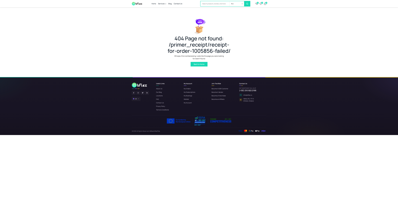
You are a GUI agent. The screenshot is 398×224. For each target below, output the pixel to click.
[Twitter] (142, 93)
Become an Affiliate (218, 99)
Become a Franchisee (219, 96)
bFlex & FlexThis (155, 131)
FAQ (157, 99)
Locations (159, 96)
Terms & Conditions (162, 110)
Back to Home (199, 64)
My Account (188, 103)
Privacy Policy (160, 106)
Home (154, 3)
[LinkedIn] (147, 93)
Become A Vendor (217, 92)
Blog (170, 3)
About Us (159, 89)
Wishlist (186, 99)
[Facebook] (133, 93)
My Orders (187, 89)
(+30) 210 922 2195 (247, 90)
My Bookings (188, 96)
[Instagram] (138, 93)
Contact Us (178, 3)
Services (161, 3)
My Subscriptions (189, 92)
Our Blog (159, 92)
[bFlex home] (139, 86)
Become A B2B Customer (220, 89)
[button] (237, 3)
